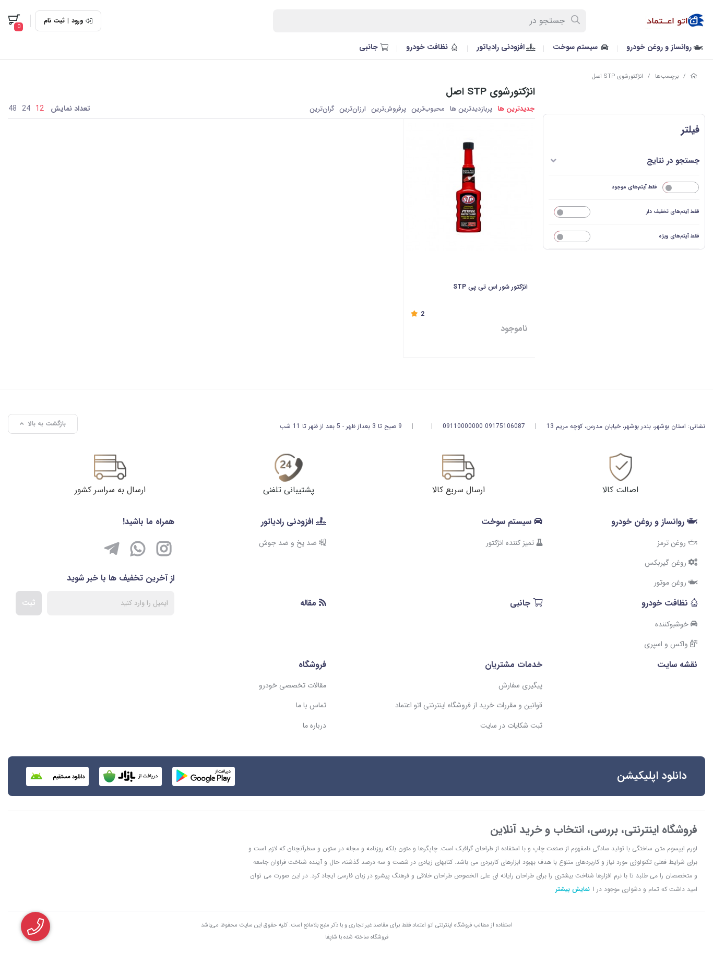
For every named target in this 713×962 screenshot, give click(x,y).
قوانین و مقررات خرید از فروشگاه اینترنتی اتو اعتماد (468, 705)
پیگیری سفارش (520, 685)
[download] (57, 776)
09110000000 (463, 426)
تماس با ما (311, 705)
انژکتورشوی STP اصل (617, 76)
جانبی (369, 47)
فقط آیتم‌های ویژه (679, 236)
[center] (576, 21)
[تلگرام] (111, 550)
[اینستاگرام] (163, 550)
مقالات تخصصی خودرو (292, 685)
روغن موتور (671, 582)
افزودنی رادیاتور (502, 47)
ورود (77, 21)
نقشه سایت (677, 664)
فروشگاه (312, 664)
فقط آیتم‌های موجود (634, 187)
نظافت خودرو (428, 47)
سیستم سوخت (576, 47)
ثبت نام (54, 21)
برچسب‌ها (667, 76)
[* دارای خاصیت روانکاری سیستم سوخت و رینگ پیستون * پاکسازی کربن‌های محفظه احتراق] (469, 186)
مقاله (309, 603)
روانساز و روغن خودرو (660, 47)
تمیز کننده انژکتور (511, 543)
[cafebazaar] (130, 776)
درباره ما (314, 725)
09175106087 (505, 426)
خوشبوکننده (673, 624)
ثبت (28, 603)
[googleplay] (203, 776)
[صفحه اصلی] (694, 76)
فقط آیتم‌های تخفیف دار (672, 212)
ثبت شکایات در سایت (511, 725)
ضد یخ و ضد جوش (289, 543)
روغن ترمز (672, 543)
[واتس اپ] (137, 550)
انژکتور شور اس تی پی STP (490, 287)
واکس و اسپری (667, 644)
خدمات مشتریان (513, 664)
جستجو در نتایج (673, 161)
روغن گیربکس (666, 562)
